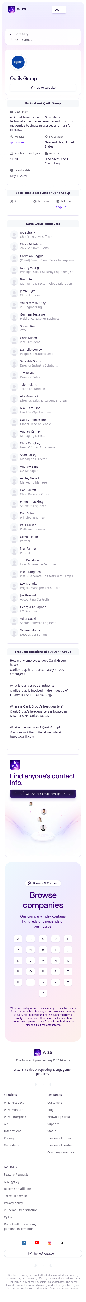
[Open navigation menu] (73, 10)
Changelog (11, 1182)
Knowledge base (59, 1117)
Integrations (12, 1131)
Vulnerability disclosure (20, 1210)
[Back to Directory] (11, 37)
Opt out (9, 1217)
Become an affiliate (17, 1189)
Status (51, 1131)
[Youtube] (37, 1243)
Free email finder (59, 1138)
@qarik (61, 207)
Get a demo (12, 1145)
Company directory (60, 1152)
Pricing (9, 1138)
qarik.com (17, 142)
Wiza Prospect (14, 1103)
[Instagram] (49, 1243)
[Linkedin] (24, 1243)
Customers (54, 1103)
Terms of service (15, 1196)
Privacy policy (13, 1203)
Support (53, 1124)
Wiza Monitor (13, 1110)
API (6, 1124)
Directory (21, 34)
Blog (50, 1110)
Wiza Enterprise (15, 1117)
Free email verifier (60, 1145)
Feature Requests (16, 1174)
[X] (62, 1243)
